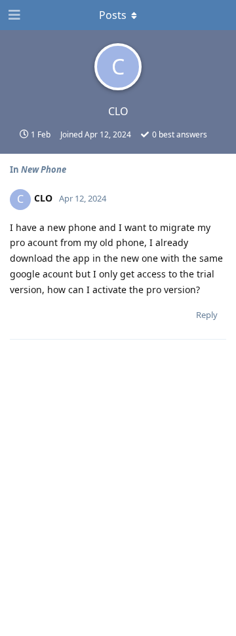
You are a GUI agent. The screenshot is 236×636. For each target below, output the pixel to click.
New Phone (43, 169)
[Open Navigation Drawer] (13, 15)
